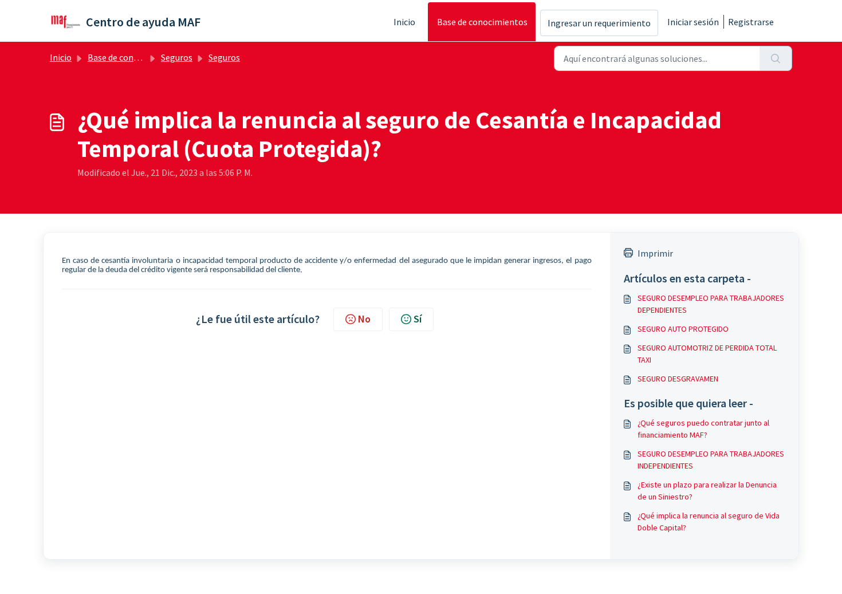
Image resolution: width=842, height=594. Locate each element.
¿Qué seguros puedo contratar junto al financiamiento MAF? (703, 429)
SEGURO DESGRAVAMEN (678, 378)
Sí (418, 318)
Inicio (404, 21)
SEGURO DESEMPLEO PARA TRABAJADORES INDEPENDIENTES (711, 460)
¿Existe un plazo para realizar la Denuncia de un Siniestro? (707, 490)
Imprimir (655, 253)
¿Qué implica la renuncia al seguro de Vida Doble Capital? (709, 521)
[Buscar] (776, 58)
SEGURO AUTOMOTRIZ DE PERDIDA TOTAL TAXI (707, 354)
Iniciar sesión (693, 21)
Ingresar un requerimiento (599, 23)
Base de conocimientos (482, 21)
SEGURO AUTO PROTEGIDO (683, 329)
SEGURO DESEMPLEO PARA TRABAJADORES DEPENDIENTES (711, 304)
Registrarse (751, 21)
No (364, 318)
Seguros (176, 57)
